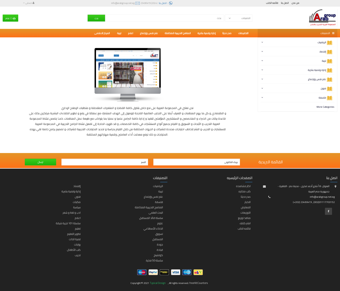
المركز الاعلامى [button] (102, 33)
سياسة (77, 207)
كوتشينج (158, 255)
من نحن (295, 3)
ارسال (40, 162)
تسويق (159, 233)
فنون (323, 88)
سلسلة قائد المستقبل (151, 218)
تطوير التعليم (74, 233)
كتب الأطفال (74, 249)
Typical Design (158, 283)
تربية (324, 60)
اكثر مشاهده (243, 186)
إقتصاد (322, 51)
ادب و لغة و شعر (72, 212)
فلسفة (322, 97)
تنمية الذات (75, 239)
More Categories (325, 106)
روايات (77, 244)
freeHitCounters (198, 283)
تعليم (78, 228)
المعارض (246, 207)
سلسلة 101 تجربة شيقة (68, 223)
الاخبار (248, 202)
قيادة (160, 249)
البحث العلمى (156, 212)
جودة (160, 244)
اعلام (130, 33)
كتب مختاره (245, 191)
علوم (160, 223)
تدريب (78, 255)
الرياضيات (322, 42)
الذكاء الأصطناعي (153, 228)
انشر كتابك (245, 223)
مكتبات (77, 202)
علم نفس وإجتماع (317, 79)
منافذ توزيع (244, 218)
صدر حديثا (226, 33)
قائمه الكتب (272, 3)
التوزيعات (245, 212)
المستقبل (157, 239)
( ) (9, 18)
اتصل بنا (285, 3)
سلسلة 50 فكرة (154, 260)
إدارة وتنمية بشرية (317, 70)
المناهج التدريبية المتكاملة (178, 33)
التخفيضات (243, 33)
